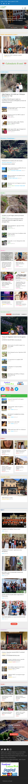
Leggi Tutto (14, 734)
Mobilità (9, 124)
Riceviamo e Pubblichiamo (7, 162)
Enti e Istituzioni (12, 16)
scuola (20, 305)
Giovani (9, 117)
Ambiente (9, 185)
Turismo (3, 97)
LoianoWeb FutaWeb (3, 7)
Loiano (2, 1)
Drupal (10, 781)
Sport (3, 553)
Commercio (4, 304)
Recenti (9, 395)
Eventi (3, 395)
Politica (3, 454)
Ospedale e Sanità (5, 499)
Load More (14, 624)
